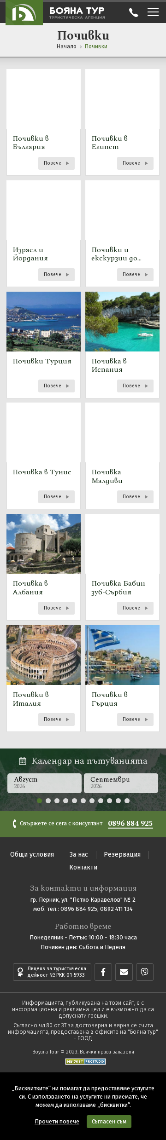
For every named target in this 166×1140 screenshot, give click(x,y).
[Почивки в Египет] (122, 122)
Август (26, 782)
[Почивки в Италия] (43, 678)
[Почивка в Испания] (122, 345)
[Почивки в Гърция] (122, 678)
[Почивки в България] (43, 122)
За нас (79, 854)
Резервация (122, 854)
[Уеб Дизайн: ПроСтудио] (83, 1060)
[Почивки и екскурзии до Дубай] (122, 233)
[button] (39, 800)
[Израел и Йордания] (43, 233)
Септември (110, 782)
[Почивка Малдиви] (122, 456)
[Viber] (145, 972)
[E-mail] (124, 972)
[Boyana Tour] (24, 12)
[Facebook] (103, 972)
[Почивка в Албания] (43, 567)
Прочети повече (57, 1121)
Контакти (83, 867)
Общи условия (32, 854)
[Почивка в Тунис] (43, 456)
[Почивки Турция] (43, 345)
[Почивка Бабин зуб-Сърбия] (122, 567)
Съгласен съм (109, 1121)
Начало (67, 46)
